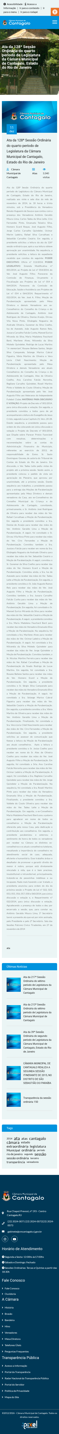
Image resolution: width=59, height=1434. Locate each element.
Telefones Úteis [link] (13, 1345)
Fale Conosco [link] (12, 1288)
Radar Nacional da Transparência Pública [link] (27, 1378)
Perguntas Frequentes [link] (17, 1351)
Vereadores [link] (11, 1332)
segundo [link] (28, 1154)
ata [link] (8, 947)
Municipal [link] (13, 1150)
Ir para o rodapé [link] (29, 11)
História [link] (9, 1307)
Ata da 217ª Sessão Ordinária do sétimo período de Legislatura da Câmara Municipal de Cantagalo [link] (37, 985)
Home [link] (5, 74)
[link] (55, 12)
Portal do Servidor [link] (14, 1384)
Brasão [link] (8, 1313)
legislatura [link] (38, 1146)
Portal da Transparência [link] (17, 1371)
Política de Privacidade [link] (17, 1390)
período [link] (41, 1150)
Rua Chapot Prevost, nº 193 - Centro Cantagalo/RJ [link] (26, 1213)
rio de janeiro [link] (15, 1154)
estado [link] (25, 1142)
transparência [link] (16, 1162)
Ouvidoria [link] (10, 1293)
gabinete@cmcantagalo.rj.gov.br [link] (25, 1231)
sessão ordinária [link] (18, 1158)
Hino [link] (7, 1326)
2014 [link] (9, 1138)
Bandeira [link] (9, 1320)
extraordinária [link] (17, 1146)
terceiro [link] (34, 1158)
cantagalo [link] (37, 1138)
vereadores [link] (33, 1161)
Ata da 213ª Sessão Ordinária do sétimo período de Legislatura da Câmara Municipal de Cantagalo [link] (37, 1012)
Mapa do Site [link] (12, 1397)
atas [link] (24, 1138)
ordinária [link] (28, 1150)
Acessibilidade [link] (14, 4)
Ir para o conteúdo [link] (29, 7)
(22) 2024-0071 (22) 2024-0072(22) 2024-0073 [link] (31, 1223)
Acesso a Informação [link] (16, 1365)
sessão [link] (40, 1154)
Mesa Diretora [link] (12, 1338)
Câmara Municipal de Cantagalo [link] (14, 173)
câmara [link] (13, 1142)
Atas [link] (34, 173)
